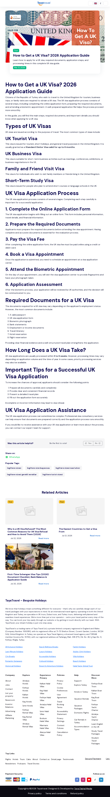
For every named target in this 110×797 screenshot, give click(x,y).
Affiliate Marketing (9, 716)
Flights (8, 759)
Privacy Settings (60, 719)
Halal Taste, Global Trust (83, 666)
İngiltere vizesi (14, 468)
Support (78, 681)
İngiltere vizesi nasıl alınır (68, 468)
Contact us (45, 759)
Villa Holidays (78, 656)
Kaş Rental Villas (27, 718)
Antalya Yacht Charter (94, 717)
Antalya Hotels (26, 682)
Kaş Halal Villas (44, 692)
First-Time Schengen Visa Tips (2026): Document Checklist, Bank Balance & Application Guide (28, 577)
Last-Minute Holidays (14, 651)
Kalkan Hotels (25, 696)
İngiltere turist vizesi (53, 474)
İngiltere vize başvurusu (38, 468)
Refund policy (77, 793)
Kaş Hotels (27, 701)
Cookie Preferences (62, 689)
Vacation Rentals (81, 699)
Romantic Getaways (13, 661)
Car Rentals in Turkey (80, 721)
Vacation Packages (78, 707)
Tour (16, 50)
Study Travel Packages (96, 732)
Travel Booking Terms (60, 704)
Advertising (10, 711)
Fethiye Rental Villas (28, 711)
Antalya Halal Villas (45, 706)
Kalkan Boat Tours (96, 692)
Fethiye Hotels (26, 689)
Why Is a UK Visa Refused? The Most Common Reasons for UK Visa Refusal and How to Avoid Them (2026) (27, 532)
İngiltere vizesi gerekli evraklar (22, 474)
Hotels (15, 759)
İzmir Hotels (28, 705)
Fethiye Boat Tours (96, 685)
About (8, 681)
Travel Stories (33, 763)
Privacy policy (35, 793)
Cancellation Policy (62, 733)
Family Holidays (79, 647)
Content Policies (60, 726)
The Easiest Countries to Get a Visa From (78, 530)
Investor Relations (9, 705)
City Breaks (10, 656)
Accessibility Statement (62, 712)
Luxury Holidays (45, 651)
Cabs (28, 759)
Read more (44, 538)
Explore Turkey (80, 685)
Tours (22, 759)
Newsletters (10, 763)
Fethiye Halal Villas (45, 699)
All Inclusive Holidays (14, 647)
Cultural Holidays (46, 661)
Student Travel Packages (95, 741)
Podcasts (21, 763)
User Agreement (62, 696)
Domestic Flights (81, 712)
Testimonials (68, 759)
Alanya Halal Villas (45, 733)
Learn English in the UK (97, 725)
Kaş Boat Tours (95, 699)
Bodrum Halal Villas (44, 719)
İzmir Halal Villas (44, 712)
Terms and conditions (56, 793)
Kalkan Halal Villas (45, 685)
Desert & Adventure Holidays (51, 666)
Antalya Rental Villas (28, 725)
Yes (89, 443)
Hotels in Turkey (81, 692)
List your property (9, 694)
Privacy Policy (60, 682)
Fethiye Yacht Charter (94, 707)
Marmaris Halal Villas (44, 726)
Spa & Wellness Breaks (48, 647)
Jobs (7, 685)
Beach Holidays (79, 661)
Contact (9, 689)
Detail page (56, 759)
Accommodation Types (81, 728)
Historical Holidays (13, 666)
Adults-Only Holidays (82, 651)
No (96, 443)
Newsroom (10, 700)
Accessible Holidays (47, 656)
